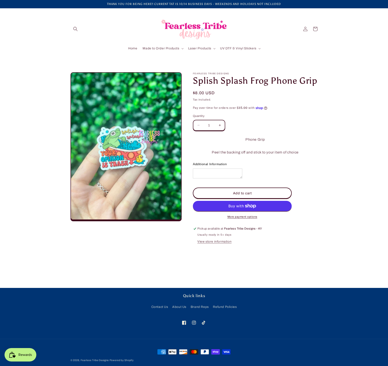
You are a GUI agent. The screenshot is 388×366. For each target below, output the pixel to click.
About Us (179, 307)
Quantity (199, 116)
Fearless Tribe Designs (95, 360)
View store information (214, 241)
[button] (75, 29)
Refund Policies (225, 307)
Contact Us (159, 307)
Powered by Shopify (122, 360)
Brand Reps (200, 307)
